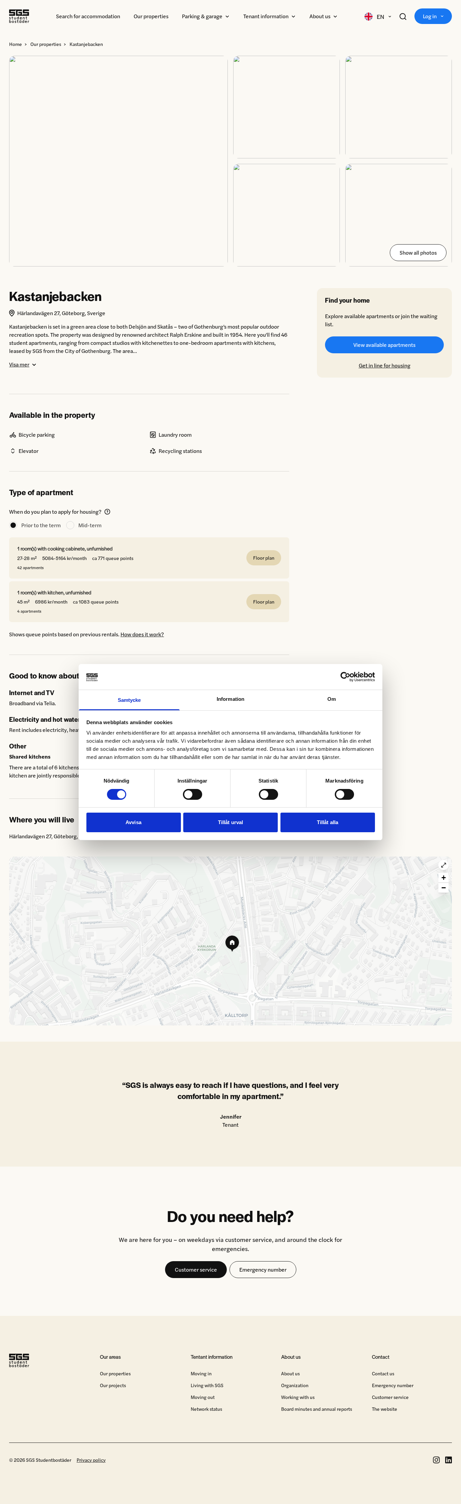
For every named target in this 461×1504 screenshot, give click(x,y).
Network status (206, 1408)
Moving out (203, 1397)
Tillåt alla (327, 822)
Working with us (298, 1397)
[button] (230, 941)
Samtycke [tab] (129, 700)
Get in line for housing (384, 365)
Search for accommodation (88, 16)
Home (15, 44)
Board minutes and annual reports (316, 1408)
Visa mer (19, 364)
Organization (294, 1385)
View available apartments (384, 345)
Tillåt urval (230, 822)
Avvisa (133, 822)
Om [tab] (331, 699)
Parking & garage (202, 16)
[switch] (192, 794)
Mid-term (90, 525)
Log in (430, 16)
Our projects (113, 1385)
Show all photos (418, 252)
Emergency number (263, 1269)
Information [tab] (230, 699)
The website (384, 1408)
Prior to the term (41, 525)
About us (319, 16)
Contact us (383, 1373)
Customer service (196, 1269)
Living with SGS (207, 1385)
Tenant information (266, 16)
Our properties (151, 16)
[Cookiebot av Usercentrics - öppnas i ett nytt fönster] (345, 677)
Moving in (201, 1373)
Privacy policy (91, 1459)
